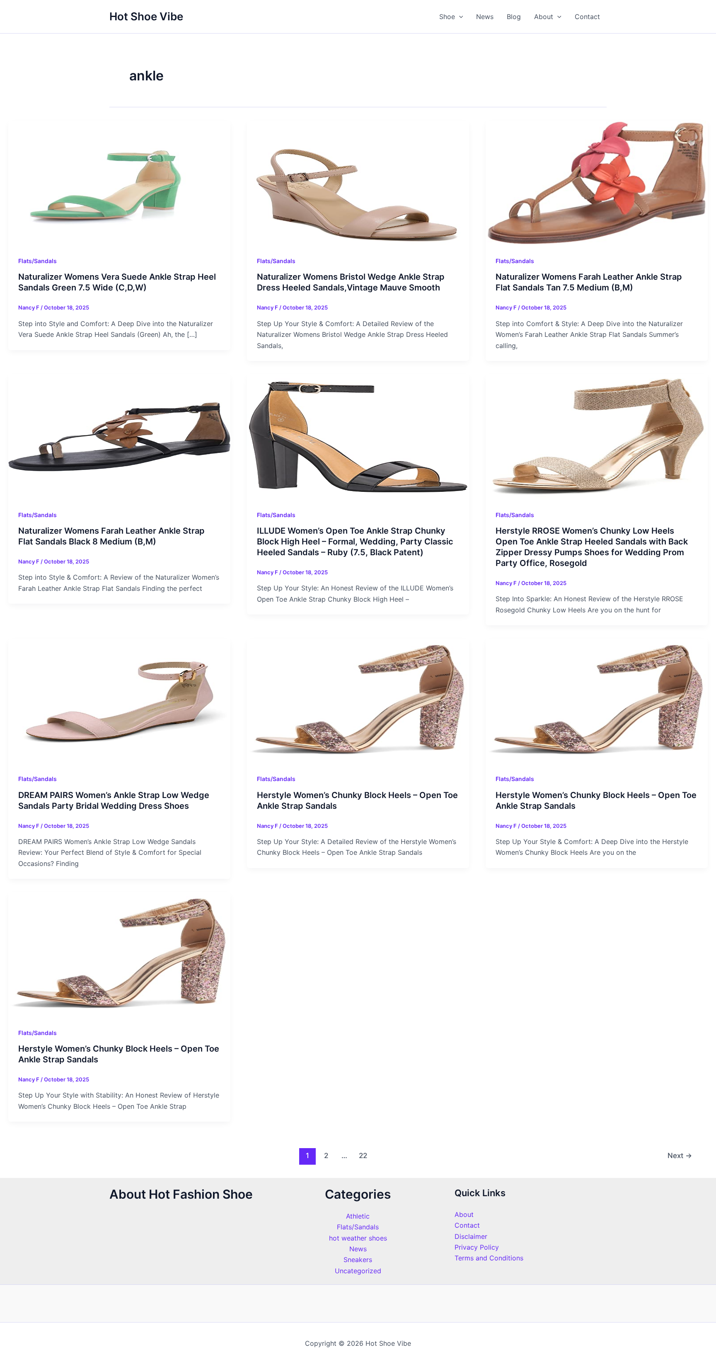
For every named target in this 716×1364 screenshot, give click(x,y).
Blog (514, 16)
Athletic (358, 1216)
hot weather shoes (358, 1238)
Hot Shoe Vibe (146, 16)
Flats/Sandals (37, 260)
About (543, 16)
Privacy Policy (477, 1247)
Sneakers (357, 1259)
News (484, 16)
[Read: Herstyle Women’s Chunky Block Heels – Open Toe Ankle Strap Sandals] (358, 700)
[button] (459, 16)
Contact (587, 16)
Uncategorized (358, 1271)
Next (680, 1155)
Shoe (447, 16)
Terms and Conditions (489, 1258)
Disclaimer (471, 1236)
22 (363, 1155)
